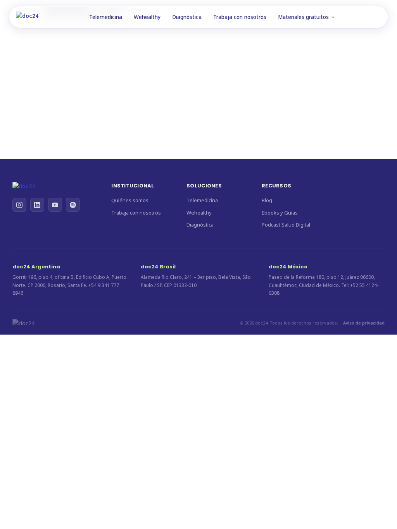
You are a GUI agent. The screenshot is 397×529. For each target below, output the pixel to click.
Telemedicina (105, 17)
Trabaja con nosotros (239, 17)
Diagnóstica (187, 17)
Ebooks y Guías (280, 212)
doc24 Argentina (36, 266)
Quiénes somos (129, 200)
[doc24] (54, 186)
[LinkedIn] (37, 205)
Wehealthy (147, 17)
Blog (267, 200)
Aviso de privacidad (364, 323)
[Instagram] (19, 205)
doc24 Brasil (158, 266)
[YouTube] (55, 205)
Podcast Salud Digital (286, 224)
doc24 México (288, 266)
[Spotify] (73, 205)
